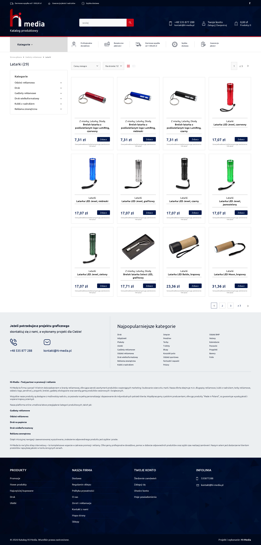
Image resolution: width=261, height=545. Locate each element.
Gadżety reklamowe (33, 57)
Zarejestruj (221, 25)
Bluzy (165, 349)
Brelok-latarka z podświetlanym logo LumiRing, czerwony (92, 128)
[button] (242, 24)
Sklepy (75, 521)
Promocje (15, 478)
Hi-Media (246, 539)
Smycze (166, 334)
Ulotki (120, 345)
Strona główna (16, 57)
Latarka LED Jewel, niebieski (92, 201)
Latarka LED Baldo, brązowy (184, 274)
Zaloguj (211, 25)
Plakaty (120, 342)
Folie (211, 357)
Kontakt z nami (80, 509)
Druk (17, 87)
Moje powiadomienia (145, 496)
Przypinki (213, 349)
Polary (166, 364)
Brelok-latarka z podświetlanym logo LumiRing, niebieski (138, 128)
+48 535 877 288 (184, 22)
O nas (75, 496)
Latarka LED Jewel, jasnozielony (230, 202)
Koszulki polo (169, 353)
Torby (165, 342)
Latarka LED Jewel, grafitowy (138, 201)
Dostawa (76, 478)
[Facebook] (250, 3)
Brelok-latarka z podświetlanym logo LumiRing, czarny (184, 128)
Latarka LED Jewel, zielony (92, 274)
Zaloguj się (140, 484)
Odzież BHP (214, 334)
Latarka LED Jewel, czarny (184, 201)
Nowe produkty (18, 484)
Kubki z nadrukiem (25, 103)
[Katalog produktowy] (27, 18)
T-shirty (166, 345)
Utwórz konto (141, 490)
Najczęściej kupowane (22, 490)
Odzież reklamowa (25, 82)
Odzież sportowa (170, 357)
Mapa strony (78, 515)
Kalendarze (214, 342)
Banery (212, 353)
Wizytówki (121, 338)
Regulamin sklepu (81, 484)
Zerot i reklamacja (81, 502)
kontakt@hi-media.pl (184, 25)
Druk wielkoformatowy (27, 98)
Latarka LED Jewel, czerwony (230, 124)
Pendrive (167, 338)
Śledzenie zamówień (145, 478)
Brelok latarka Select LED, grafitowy (138, 275)
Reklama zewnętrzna (26, 108)
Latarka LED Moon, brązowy (230, 274)
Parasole (213, 345)
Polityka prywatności (83, 490)
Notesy (212, 338)
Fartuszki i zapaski (171, 361)
